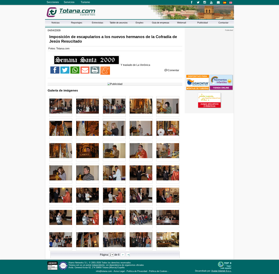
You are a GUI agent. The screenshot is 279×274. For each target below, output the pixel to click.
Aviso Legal (119, 271)
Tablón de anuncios (118, 22)
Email (218, 2)
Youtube (211, 2)
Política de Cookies (158, 271)
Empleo (139, 22)
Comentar (173, 70)
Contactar (223, 22)
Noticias (56, 22)
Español (225, 2)
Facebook (191, 2)
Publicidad (202, 22)
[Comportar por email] (84, 71)
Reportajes (76, 22)
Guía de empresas (160, 22)
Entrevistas (97, 22)
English (231, 2)
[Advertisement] (209, 51)
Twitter (198, 2)
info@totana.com (104, 271)
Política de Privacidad (137, 271)
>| (128, 254)
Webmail (181, 22)
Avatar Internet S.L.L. (221, 271)
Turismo (85, 2)
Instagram (205, 2)
